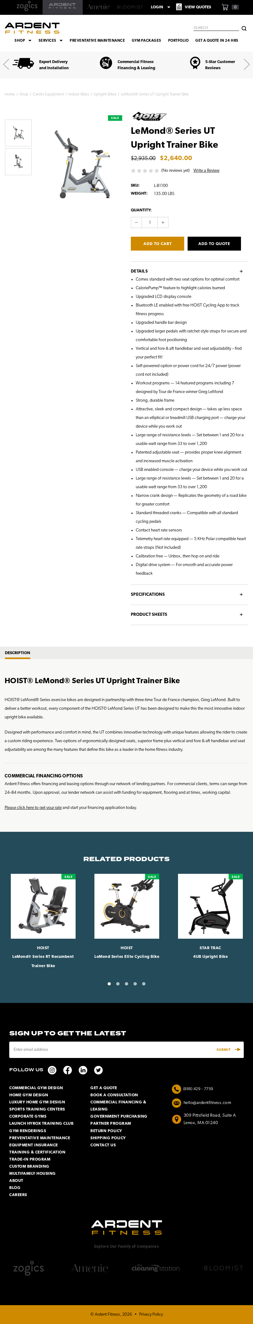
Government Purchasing (118, 1117)
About (16, 1181)
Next (247, 64)
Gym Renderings (27, 1131)
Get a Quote (103, 1088)
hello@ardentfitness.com (207, 1103)
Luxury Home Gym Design (37, 1102)
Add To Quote (214, 244)
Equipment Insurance (33, 1145)
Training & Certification (37, 1152)
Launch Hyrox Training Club (41, 1124)
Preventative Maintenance (97, 41)
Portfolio (178, 41)
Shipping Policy (108, 1138)
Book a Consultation (114, 1095)
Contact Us (103, 1145)
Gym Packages (146, 41)
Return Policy (106, 1131)
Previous (6, 64)
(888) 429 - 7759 (198, 1089)
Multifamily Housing (32, 1174)
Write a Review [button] (206, 170)
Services (52, 41)
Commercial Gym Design (36, 1088)
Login (161, 7)
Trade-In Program (29, 1159)
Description (17, 653)
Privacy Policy (151, 1314)
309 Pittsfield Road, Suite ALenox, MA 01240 (210, 1119)
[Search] (244, 28)
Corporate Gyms (27, 1117)
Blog (14, 1188)
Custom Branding (29, 1167)
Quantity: (141, 210)
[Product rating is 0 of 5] (145, 170)
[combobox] (216, 28)
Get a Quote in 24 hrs (216, 41)
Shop (24, 41)
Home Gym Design (28, 1095)
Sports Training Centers (37, 1109)
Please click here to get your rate (33, 808)
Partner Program (110, 1124)
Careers (18, 1195)
